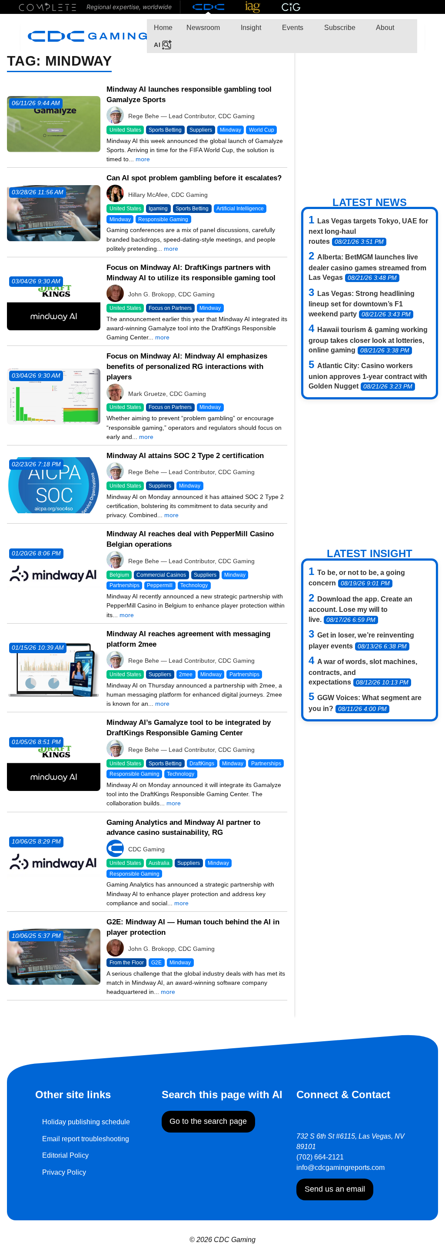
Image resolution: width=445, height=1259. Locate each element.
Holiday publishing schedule (86, 1122)
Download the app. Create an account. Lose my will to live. (360, 609)
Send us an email (335, 1189)
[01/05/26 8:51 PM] (53, 762)
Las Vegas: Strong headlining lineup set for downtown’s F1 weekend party (362, 304)
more (143, 159)
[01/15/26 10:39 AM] (53, 668)
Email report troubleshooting (85, 1139)
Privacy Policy (64, 1172)
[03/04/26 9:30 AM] (53, 302)
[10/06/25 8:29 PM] (53, 862)
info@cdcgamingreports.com (340, 1167)
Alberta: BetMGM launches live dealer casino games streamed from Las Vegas (367, 267)
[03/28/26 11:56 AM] (53, 212)
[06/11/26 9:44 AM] (53, 123)
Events (291, 27)
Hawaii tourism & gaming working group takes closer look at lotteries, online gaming (368, 340)
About (384, 27)
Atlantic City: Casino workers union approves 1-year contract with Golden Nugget (368, 376)
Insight (250, 27)
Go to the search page (208, 1121)
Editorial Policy (65, 1155)
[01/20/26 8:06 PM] (53, 574)
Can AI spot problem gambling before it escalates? (194, 178)
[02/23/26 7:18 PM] (53, 484)
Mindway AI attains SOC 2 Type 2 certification (185, 456)
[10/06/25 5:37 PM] (53, 956)
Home (163, 27)
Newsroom (203, 27)
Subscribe (338, 27)
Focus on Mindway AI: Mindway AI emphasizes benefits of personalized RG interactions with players (186, 366)
